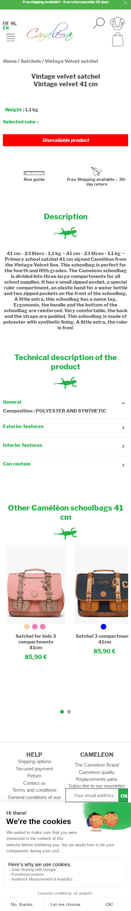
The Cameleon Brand (97, 765)
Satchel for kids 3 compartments (36, 639)
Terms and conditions (34, 790)
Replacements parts (97, 779)
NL (14, 23)
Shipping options (34, 761)
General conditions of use (34, 797)
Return (34, 775)
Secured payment (34, 768)
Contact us (34, 783)
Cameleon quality (97, 772)
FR (5, 23)
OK (124, 796)
